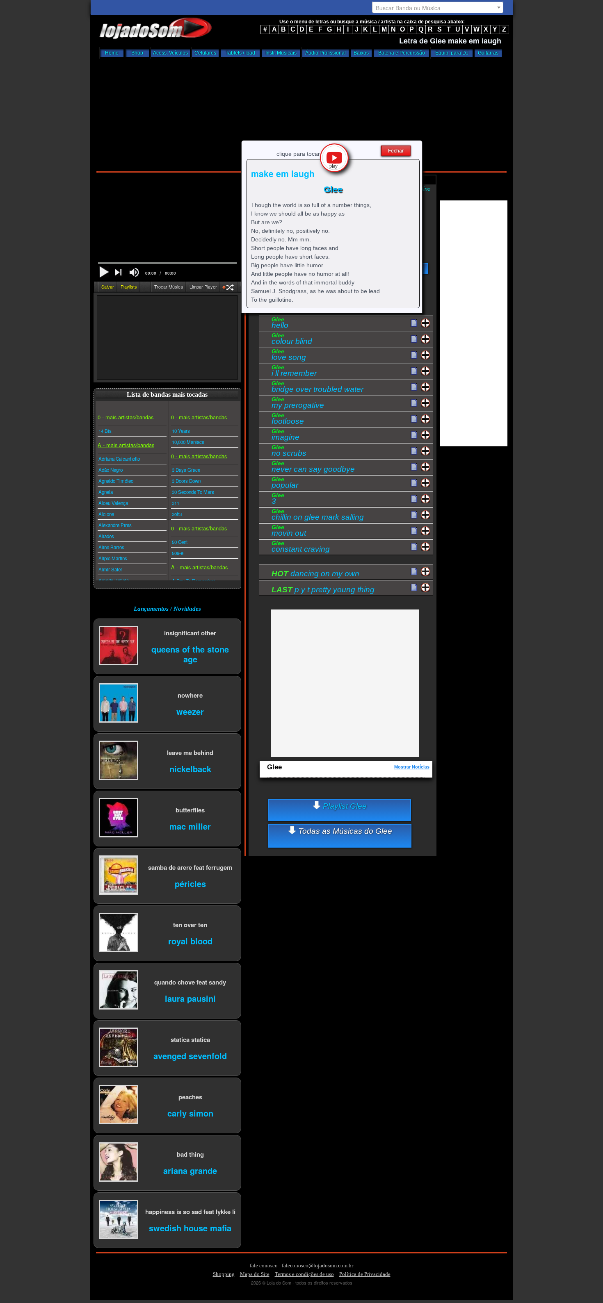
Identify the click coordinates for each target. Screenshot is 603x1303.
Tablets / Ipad (240, 53)
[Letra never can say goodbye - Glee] (414, 467)
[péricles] (118, 875)
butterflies (190, 809)
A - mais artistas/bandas (126, 445)
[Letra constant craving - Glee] (414, 547)
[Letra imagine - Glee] (414, 435)
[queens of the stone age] (118, 646)
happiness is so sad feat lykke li (190, 1211)
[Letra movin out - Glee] (414, 531)
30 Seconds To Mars (193, 492)
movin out (289, 531)
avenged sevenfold (190, 1055)
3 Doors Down (186, 481)
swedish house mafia (190, 1227)
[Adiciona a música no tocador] (425, 323)
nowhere (190, 695)
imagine (285, 435)
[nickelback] (118, 761)
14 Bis (105, 431)
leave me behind (190, 752)
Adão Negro (110, 469)
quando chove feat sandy (190, 982)
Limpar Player (203, 286)
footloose (288, 419)
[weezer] (118, 703)
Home (112, 53)
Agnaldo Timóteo (115, 481)
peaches (190, 1096)
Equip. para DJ (451, 53)
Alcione (106, 514)
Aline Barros (111, 547)
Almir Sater (110, 569)
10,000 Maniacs (188, 442)
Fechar (396, 151)
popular (285, 483)
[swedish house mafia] (118, 1220)
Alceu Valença (113, 503)
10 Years (181, 431)
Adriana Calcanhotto (119, 458)
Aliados (106, 536)
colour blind (292, 340)
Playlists (129, 286)
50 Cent (179, 542)
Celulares (205, 53)
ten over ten (190, 924)
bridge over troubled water (317, 387)
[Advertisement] (301, 112)
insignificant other (190, 632)
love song (289, 356)
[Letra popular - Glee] (414, 483)
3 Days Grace (186, 469)
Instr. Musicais (281, 53)
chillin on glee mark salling (318, 515)
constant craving (301, 547)
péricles (190, 883)
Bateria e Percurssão (401, 53)
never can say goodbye (313, 467)
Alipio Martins (112, 558)
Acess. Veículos (170, 53)
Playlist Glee (344, 806)
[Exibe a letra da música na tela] (414, 572)
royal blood (190, 940)
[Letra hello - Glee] (414, 323)
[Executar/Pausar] (104, 271)
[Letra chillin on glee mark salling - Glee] (414, 515)
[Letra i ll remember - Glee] (414, 371)
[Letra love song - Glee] (414, 355)
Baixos (361, 53)
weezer (190, 711)
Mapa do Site (255, 1274)
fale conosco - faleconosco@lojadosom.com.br (301, 1265)
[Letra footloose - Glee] (414, 419)
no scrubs (289, 451)
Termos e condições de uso (304, 1274)
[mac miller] (118, 818)
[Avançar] (119, 273)
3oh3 (177, 514)
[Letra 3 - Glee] (414, 499)
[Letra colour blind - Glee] (414, 339)
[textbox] (437, 8)
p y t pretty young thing (323, 589)
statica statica (190, 1039)
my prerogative (298, 403)
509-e (177, 553)
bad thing (190, 1154)
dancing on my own (315, 573)
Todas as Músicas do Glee (344, 831)
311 (175, 503)
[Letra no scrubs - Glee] (414, 451)
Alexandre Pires (115, 525)
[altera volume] (134, 272)
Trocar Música (168, 286)
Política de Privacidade (365, 1274)
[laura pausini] (118, 990)
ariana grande (190, 1170)
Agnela (105, 492)
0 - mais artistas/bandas (125, 417)
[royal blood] (118, 933)
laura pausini (190, 998)
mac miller (190, 826)
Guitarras (488, 53)
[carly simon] (118, 1105)
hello (280, 324)
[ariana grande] (118, 1162)
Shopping (224, 1274)
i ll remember (294, 371)
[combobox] (437, 7)
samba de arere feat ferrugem (190, 867)
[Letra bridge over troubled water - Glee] (414, 387)
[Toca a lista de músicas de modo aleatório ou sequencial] (229, 288)
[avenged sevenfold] (118, 1048)
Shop (137, 53)
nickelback (190, 768)
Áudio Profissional (325, 53)
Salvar (107, 286)
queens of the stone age (190, 653)
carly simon (190, 1113)
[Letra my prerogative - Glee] (414, 403)
